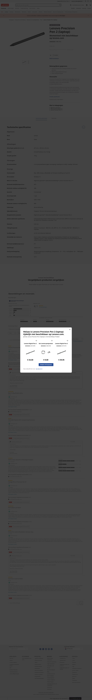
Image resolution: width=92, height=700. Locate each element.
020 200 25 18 (39, 369)
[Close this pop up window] (69, 329)
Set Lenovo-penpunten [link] (46, 343)
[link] (30, 352)
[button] (36, 340)
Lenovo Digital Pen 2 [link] (30, 343)
